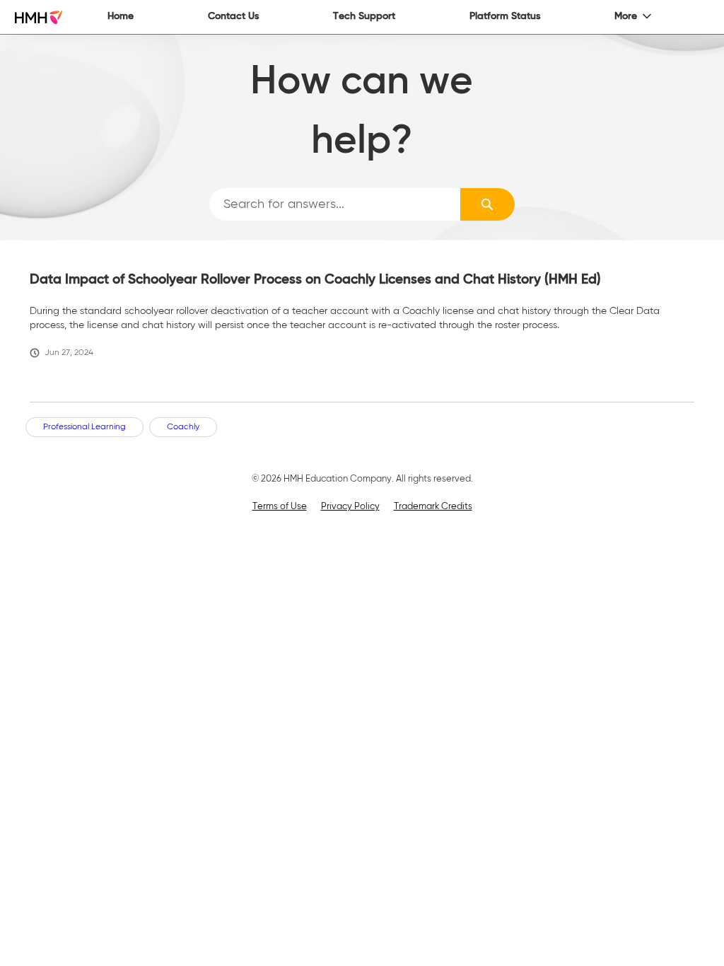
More (625, 16)
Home (120, 16)
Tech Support (364, 16)
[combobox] (334, 204)
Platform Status (504, 16)
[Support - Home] (38, 17)
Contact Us (233, 16)
